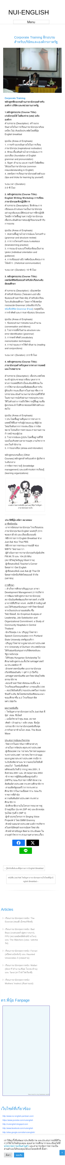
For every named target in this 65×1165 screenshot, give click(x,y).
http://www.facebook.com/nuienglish (18, 1128)
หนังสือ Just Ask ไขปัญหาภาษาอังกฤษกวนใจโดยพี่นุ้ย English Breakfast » (31, 879)
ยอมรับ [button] (19, 1154)
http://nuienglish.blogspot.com (15, 1124)
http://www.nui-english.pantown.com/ (18, 1116)
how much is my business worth (38, 1094)
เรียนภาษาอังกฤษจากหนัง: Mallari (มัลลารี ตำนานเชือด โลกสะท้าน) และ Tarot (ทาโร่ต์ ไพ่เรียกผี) (21, 969)
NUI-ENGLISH (28, 12)
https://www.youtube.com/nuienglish (18, 1120)
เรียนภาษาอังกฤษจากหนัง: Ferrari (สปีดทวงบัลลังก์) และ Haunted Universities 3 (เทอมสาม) (21, 954)
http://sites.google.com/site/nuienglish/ (19, 1132)
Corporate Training (15, 98)
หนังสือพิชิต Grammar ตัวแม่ (18, 308)
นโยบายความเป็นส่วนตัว (16, 1146)
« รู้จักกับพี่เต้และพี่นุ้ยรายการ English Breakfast (24, 868)
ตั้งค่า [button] (8, 1154)
